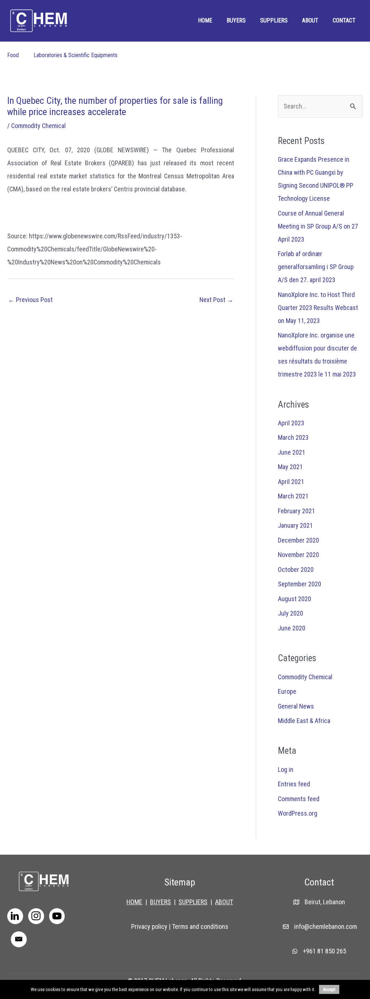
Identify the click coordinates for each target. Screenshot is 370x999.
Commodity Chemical (38, 125)
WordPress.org (297, 813)
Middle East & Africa (304, 720)
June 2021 (291, 452)
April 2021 (291, 481)
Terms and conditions (200, 926)
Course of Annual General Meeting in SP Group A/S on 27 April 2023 (318, 226)
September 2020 (299, 584)
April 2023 (291, 423)
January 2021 (295, 525)
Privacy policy (149, 926)
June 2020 (291, 628)
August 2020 (294, 599)
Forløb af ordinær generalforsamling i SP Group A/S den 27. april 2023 (316, 267)
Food (13, 55)
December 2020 (298, 540)
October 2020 (296, 569)
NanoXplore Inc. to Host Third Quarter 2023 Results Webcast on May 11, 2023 (318, 307)
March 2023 (293, 437)
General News (296, 706)
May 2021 (290, 467)
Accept (329, 989)
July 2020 (290, 613)
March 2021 (293, 496)
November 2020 (298, 554)
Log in (285, 769)
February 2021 (296, 511)
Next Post (216, 299)
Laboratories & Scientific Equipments (75, 55)
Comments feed (298, 799)
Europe (287, 691)
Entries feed (294, 784)
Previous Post (30, 299)
